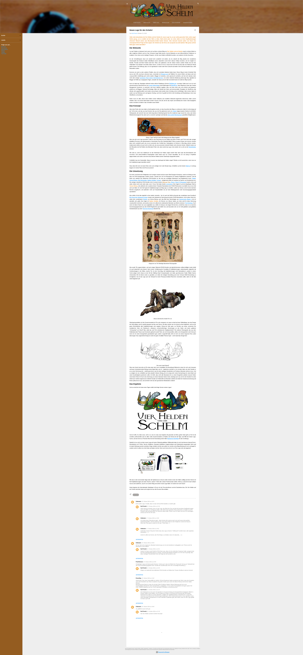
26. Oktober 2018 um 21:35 (153, 611)
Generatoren (187, 22)
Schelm (145, 199)
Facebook (4, 48)
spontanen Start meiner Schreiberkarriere (151, 78)
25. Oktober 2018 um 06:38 (148, 542)
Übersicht (146, 22)
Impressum (165, 22)
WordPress (174, 85)
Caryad (159, 180)
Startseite (136, 22)
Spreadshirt (4, 49)
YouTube (3, 53)
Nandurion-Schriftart (173, 438)
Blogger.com (164, 74)
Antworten (139, 539)
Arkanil (175, 111)
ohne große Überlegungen (175, 115)
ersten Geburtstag (154, 85)
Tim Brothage (189, 203)
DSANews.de (172, 83)
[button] (195, 30)
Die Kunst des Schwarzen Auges (138, 197)
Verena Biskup (133, 180)
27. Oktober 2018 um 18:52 (152, 528)
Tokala (194, 178)
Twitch (3, 51)
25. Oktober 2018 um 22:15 (153, 589)
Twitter (3, 52)
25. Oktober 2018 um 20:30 (150, 561)
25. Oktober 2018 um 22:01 (153, 549)
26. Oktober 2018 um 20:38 (148, 606)
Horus (172, 182)
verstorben (169, 184)
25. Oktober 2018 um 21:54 (153, 506)
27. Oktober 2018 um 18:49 (152, 518)
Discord (3, 46)
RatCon (188, 166)
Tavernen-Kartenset (148, 208)
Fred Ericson (139, 561)
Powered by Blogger (163, 652)
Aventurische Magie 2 (185, 199)
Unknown (138, 501)
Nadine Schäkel (151, 180)
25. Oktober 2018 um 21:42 (148, 578)
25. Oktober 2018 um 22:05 (153, 568)
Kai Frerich (144, 506)
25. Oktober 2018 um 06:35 (148, 501)
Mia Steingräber (142, 180)
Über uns (156, 22)
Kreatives (135, 494)
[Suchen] (198, 3)
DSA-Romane (176, 22)
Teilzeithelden (192, 147)
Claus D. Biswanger (180, 182)
